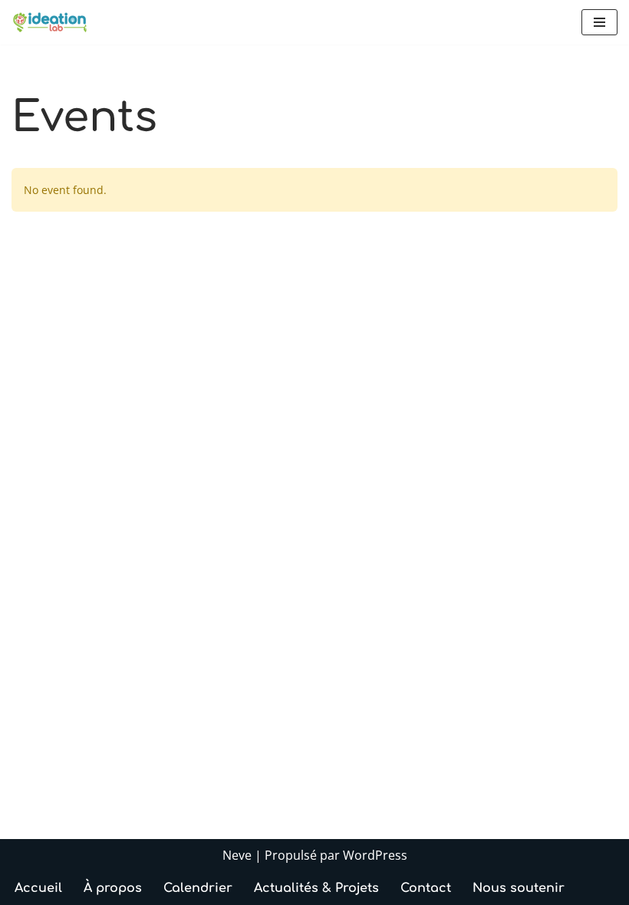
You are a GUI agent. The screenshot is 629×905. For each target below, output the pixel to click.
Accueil (38, 888)
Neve (237, 855)
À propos (113, 888)
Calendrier (197, 888)
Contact (425, 888)
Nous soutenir (519, 888)
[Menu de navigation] (599, 22)
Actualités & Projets (316, 888)
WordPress (375, 855)
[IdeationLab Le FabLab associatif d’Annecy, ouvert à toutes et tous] (50, 22)
